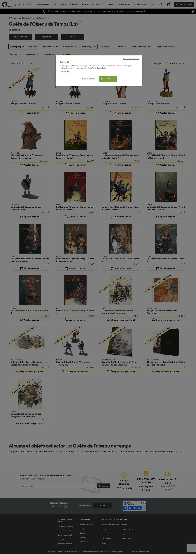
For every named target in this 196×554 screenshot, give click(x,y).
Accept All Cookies (108, 79)
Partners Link (64, 72)
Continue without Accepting (131, 59)
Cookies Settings (88, 79)
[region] (99, 70)
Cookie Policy (102, 68)
